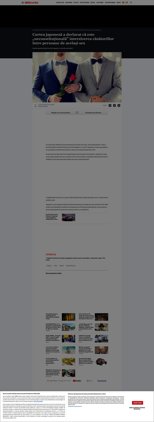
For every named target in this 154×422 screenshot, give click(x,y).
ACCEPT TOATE (138, 402)
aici (57, 411)
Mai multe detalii (38, 401)
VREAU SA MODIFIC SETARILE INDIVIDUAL (137, 408)
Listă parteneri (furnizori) (75, 406)
